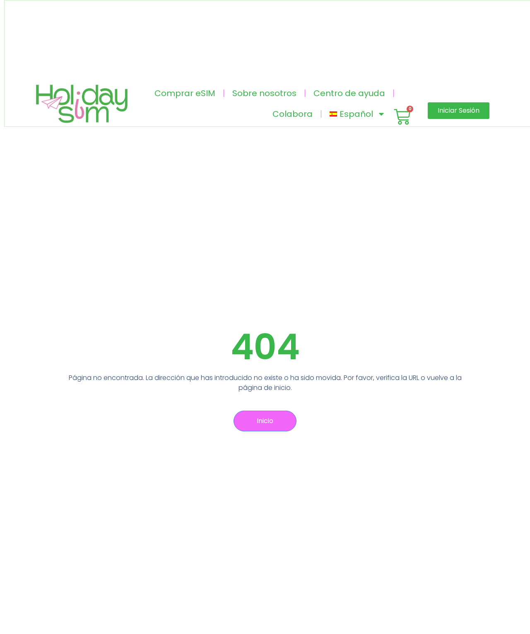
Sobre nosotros (264, 93)
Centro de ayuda (349, 93)
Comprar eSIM (184, 93)
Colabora (292, 114)
